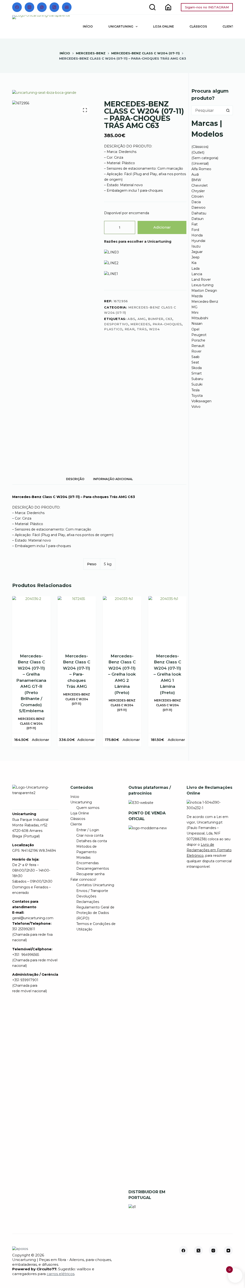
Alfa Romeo (201, 169)
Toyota (197, 395)
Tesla (195, 390)
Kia (193, 263)
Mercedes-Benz (204, 301)
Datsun (197, 219)
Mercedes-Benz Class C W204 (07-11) (31, 723)
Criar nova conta (89, 835)
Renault (198, 346)
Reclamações (87, 902)
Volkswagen (201, 401)
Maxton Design (204, 290)
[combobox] (207, 110)
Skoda (196, 368)
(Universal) (200, 163)
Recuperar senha (90, 874)
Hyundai (198, 241)
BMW (196, 180)
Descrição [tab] (75, 479)
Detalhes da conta (91, 841)
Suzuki (196, 384)
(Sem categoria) (204, 158)
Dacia (196, 202)
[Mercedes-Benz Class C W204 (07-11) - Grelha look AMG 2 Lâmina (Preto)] (122, 621)
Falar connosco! (83, 879)
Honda (197, 235)
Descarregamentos (92, 868)
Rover (196, 351)
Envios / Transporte (92, 891)
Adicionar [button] (40, 739)
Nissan (196, 323)
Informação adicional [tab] (113, 479)
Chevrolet (199, 185)
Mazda (197, 296)
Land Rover (201, 279)
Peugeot (198, 335)
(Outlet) (197, 152)
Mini (194, 312)
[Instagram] (29, 7)
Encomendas (87, 863)
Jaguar (197, 252)
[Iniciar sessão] (168, 7)
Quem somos (87, 808)
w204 (154, 329)
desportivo (116, 324)
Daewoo (198, 207)
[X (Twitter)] (198, 1250)
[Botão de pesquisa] (228, 110)
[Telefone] (54, 7)
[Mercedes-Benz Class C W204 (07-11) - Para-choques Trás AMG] (77, 621)
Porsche (198, 340)
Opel (195, 329)
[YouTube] (228, 1250)
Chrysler (198, 191)
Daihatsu (198, 213)
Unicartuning (120, 26)
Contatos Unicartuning (95, 885)
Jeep (195, 257)
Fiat (194, 224)
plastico (113, 329)
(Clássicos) (199, 147)
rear (130, 329)
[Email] (67, 7)
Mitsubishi (199, 318)
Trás (142, 329)
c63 (169, 319)
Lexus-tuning (202, 285)
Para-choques (167, 324)
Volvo (195, 406)
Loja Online (163, 26)
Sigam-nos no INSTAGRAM (207, 7)
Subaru (197, 379)
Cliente (76, 824)
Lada (195, 268)
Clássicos (198, 26)
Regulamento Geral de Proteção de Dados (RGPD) (95, 912)
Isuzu (195, 246)
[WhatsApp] (42, 7)
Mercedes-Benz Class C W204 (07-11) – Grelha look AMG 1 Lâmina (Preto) (167, 674)
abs (131, 319)
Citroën (197, 196)
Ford (195, 230)
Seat (195, 362)
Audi (195, 174)
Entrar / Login (87, 830)
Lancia (196, 274)
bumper (155, 319)
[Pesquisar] (152, 7)
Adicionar (162, 227)
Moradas (83, 857)
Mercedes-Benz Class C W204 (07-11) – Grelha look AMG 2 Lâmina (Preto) (122, 674)
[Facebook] (17, 7)
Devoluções (86, 896)
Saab (195, 357)
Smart (196, 373)
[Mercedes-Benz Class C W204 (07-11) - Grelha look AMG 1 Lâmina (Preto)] (167, 621)
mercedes (140, 324)
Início (88, 26)
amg (142, 319)
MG (194, 307)
